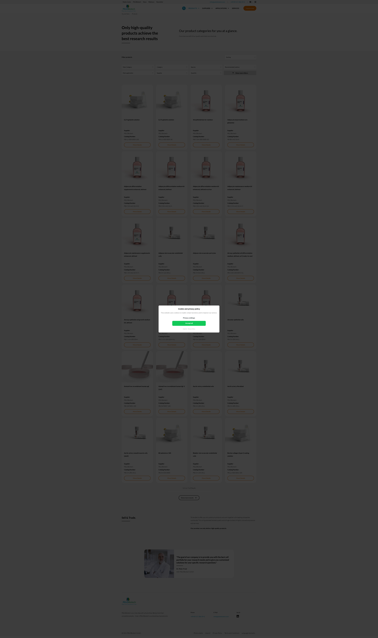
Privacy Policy (191, 329)
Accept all (189, 323)
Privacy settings (189, 318)
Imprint (185, 329)
